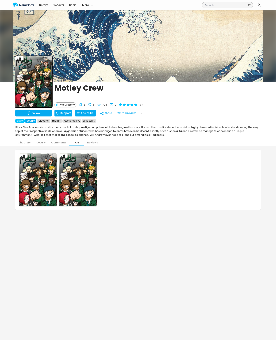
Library (43, 5)
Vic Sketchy (67, 105)
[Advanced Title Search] (249, 5)
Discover (58, 5)
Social (73, 5)
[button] (38, 179)
